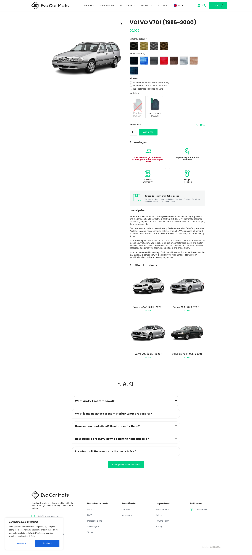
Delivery (159, 515)
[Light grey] (184, 61)
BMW (89, 515)
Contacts (163, 5)
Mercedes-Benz (94, 521)
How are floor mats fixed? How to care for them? (107, 426)
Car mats (88, 5)
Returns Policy (162, 521)
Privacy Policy (162, 509)
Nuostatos (21, 543)
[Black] (134, 46)
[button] (121, 23)
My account (127, 515)
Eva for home (107, 5)
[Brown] (164, 46)
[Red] (164, 61)
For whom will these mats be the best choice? (105, 451)
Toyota (90, 532)
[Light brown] (194, 61)
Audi (89, 509)
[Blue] (144, 61)
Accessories (127, 5)
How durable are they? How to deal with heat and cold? (112, 439)
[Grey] (154, 46)
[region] (34, 534)
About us (146, 5)
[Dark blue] (134, 70)
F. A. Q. (159, 526)
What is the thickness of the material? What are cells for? (113, 413)
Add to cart (148, 132)
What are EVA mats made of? (94, 401)
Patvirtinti (47, 543)
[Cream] (144, 46)
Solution (205, 547)
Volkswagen (93, 526)
